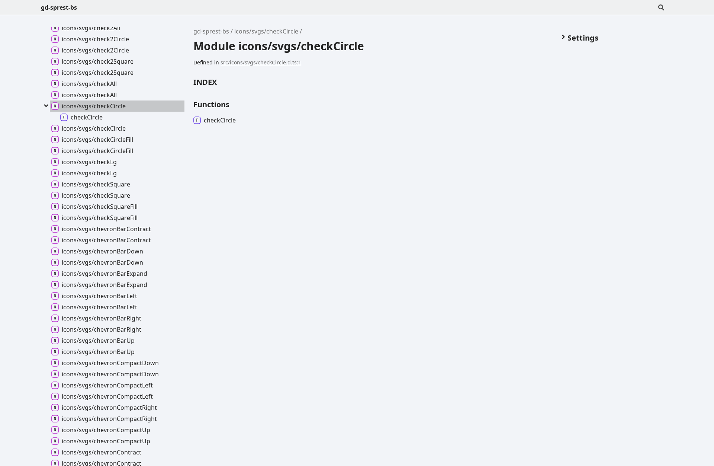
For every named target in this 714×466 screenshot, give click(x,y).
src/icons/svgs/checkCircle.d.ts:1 (261, 62)
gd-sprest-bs (59, 7)
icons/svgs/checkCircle (266, 31)
